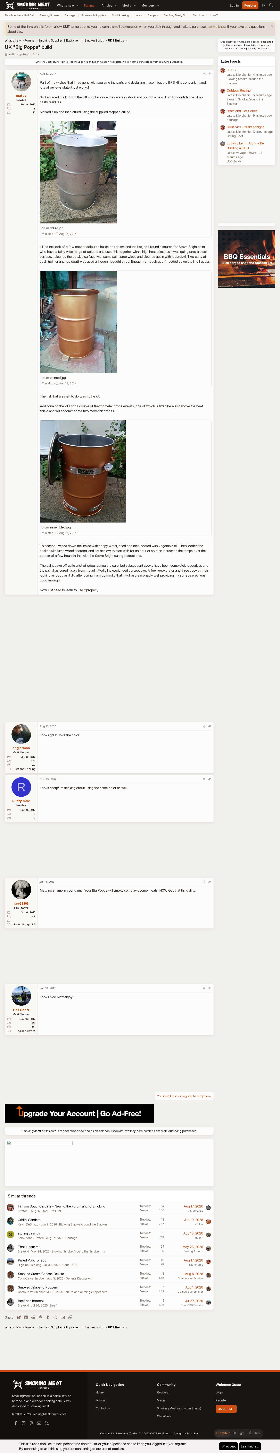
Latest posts (231, 61)
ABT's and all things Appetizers (86, 1292)
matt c (12, 54)
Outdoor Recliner (239, 90)
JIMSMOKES (195, 1210)
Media (126, 5)
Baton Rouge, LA (24, 924)
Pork (66, 1265)
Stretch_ (23, 1211)
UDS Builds (234, 161)
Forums (89, 5)
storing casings (29, 1233)
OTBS (231, 70)
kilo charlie (196, 1264)
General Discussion (79, 1278)
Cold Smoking (120, 15)
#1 (210, 73)
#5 (210, 988)
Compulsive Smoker (31, 1278)
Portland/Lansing (24, 768)
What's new (65, 5)
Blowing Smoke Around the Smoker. (83, 1224)
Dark (257, 1433)
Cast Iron (198, 15)
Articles (107, 5)
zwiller (199, 1224)
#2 (210, 726)
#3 (210, 779)
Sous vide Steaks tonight (245, 127)
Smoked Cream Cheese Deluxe (41, 1274)
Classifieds (164, 1416)
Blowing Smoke (49, 15)
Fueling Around (193, 1251)
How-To (215, 15)
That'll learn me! (29, 1247)
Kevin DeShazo (28, 1224)
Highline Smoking (29, 1265)
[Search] (271, 5)
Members (148, 5)
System (225, 1433)
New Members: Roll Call (19, 15)
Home (100, 1392)
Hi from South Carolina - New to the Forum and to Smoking (61, 1206)
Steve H (23, 1251)
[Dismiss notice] (271, 26)
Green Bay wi (26, 1030)
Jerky (138, 15)
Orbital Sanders (29, 1220)
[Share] (204, 74)
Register (221, 1400)
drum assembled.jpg (56, 527)
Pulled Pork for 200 (32, 1260)
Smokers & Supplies (93, 15)
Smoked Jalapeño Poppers (38, 1287)
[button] (77, 5)
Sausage (70, 15)
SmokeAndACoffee (31, 1238)
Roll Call (56, 1211)
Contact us (103, 1408)
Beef (53, 1305)
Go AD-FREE (226, 1409)
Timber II (197, 1237)
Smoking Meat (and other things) (179, 1408)
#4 (210, 881)
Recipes (153, 15)
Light (241, 1433)
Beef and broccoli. (31, 1301)
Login (219, 1392)
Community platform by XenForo (136, 1433)
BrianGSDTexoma (192, 1305)
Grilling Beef (235, 136)
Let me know (217, 27)
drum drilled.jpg (52, 228)
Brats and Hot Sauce (242, 111)
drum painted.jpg (54, 378)
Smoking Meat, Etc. (175, 15)
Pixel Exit (192, 1433)
